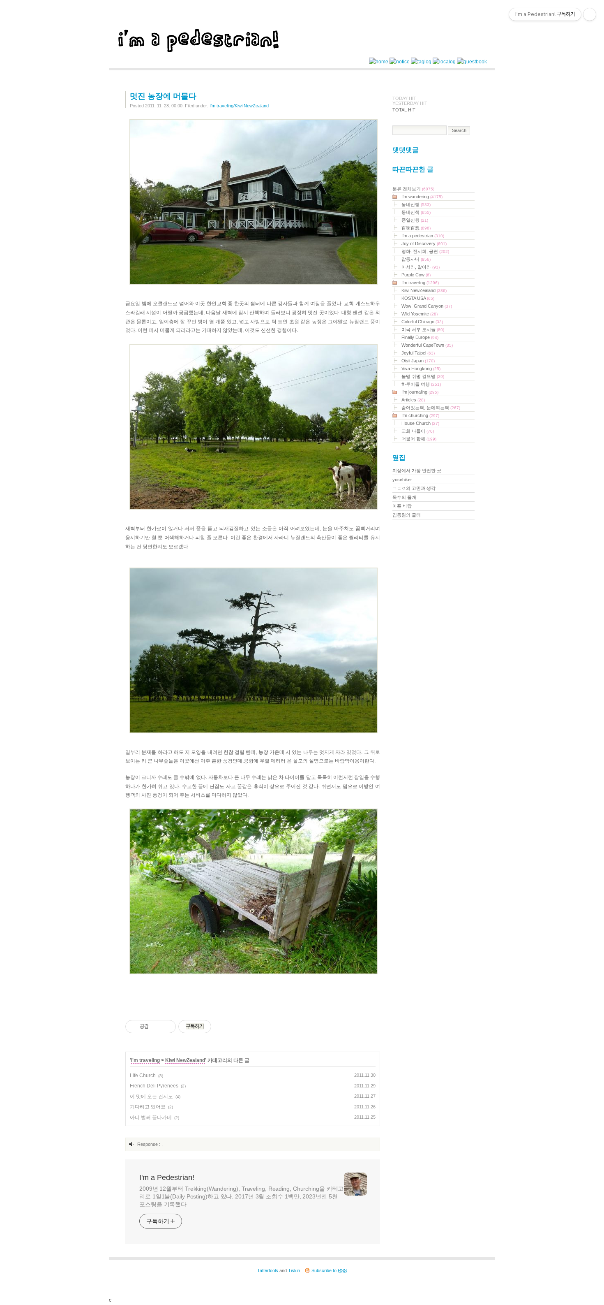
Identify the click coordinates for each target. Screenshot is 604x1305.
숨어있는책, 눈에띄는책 (430, 407)
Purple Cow (416, 274)
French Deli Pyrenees (154, 1086)
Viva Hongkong (420, 368)
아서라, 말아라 (420, 266)
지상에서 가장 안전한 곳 (416, 470)
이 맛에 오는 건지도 (151, 1096)
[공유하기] (156, 1026)
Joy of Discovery (424, 243)
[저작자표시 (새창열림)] (215, 1026)
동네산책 (416, 212)
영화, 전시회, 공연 (425, 251)
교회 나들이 (417, 431)
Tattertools (267, 1270)
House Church (420, 423)
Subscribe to (329, 1270)
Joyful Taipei (418, 352)
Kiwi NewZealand (185, 1060)
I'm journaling (419, 391)
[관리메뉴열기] (589, 14)
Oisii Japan (418, 360)
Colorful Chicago (422, 321)
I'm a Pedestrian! (166, 1177)
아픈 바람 (402, 505)
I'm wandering (422, 196)
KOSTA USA (417, 298)
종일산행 (414, 220)
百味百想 (416, 227)
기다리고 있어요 (148, 1107)
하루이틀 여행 (421, 384)
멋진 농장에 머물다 (163, 96)
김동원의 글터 (406, 514)
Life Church (143, 1075)
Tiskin (294, 1270)
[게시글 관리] (166, 1026)
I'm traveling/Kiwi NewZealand (239, 105)
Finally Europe (419, 337)
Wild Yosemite (419, 313)
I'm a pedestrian (422, 235)
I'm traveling (145, 1060)
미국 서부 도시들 (422, 329)
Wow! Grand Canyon (426, 306)
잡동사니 (416, 259)
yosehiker (402, 479)
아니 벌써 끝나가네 (151, 1117)
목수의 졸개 (404, 497)
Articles (413, 399)
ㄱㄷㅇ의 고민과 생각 (414, 488)
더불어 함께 (418, 438)
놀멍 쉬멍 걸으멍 (422, 376)
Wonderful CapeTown (427, 345)
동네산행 (416, 204)
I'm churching (420, 415)
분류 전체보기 (413, 188)
